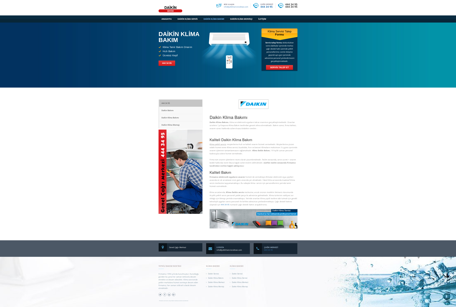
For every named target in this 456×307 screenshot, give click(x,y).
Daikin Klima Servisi (239, 278)
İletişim (262, 19)
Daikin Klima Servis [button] (188, 19)
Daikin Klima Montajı (171, 125)
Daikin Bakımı (167, 110)
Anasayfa (167, 19)
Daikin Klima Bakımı (170, 117)
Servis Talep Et (279, 67)
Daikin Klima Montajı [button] (241, 19)
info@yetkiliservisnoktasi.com (236, 7)
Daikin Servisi (213, 273)
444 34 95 (266, 6)
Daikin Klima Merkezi (216, 282)
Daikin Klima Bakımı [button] (214, 19)
